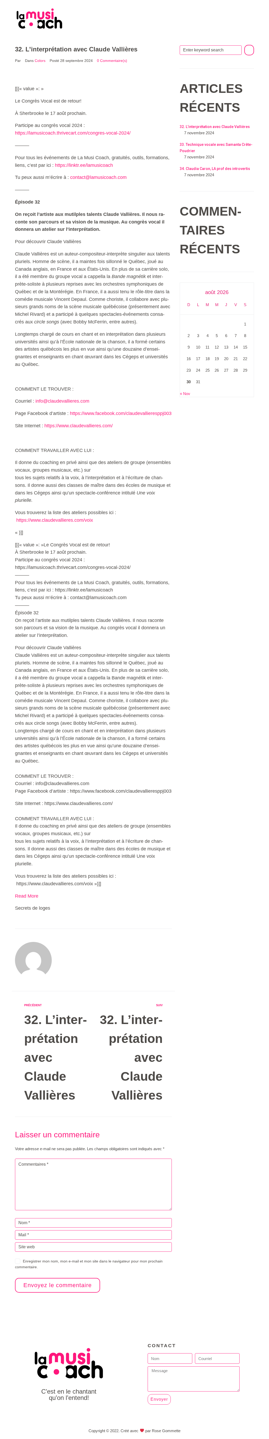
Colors (40, 60)
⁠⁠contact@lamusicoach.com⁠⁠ (98, 177)
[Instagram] (81, 1412)
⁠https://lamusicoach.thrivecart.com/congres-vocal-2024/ (73, 133)
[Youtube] (69, 1412)
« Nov (185, 393)
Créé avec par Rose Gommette (150, 1431)
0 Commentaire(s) (112, 60)
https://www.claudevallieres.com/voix (54, 520)
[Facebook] (57, 1412)
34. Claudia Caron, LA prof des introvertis (215, 169)
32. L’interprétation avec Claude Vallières (215, 127)
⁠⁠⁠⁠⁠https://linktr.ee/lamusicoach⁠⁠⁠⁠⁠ (84, 165)
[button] (154, 18)
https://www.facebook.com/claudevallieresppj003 (121, 413)
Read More (26, 896)
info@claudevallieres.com (62, 401)
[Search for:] (211, 50)
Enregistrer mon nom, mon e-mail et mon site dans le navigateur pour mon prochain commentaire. (89, 1264)
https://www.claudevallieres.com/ (78, 425)
